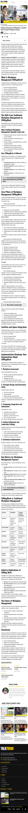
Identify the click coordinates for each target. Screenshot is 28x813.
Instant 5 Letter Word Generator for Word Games (6, 668)
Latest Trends (5, 24)
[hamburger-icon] (25, 2)
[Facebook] (22, 809)
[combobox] (17, 2)
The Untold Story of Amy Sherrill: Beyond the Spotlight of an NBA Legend (20, 735)
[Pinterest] (25, 809)
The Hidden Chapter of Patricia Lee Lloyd (20, 668)
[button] (24, 40)
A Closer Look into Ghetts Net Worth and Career (7, 676)
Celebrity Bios (16, 665)
